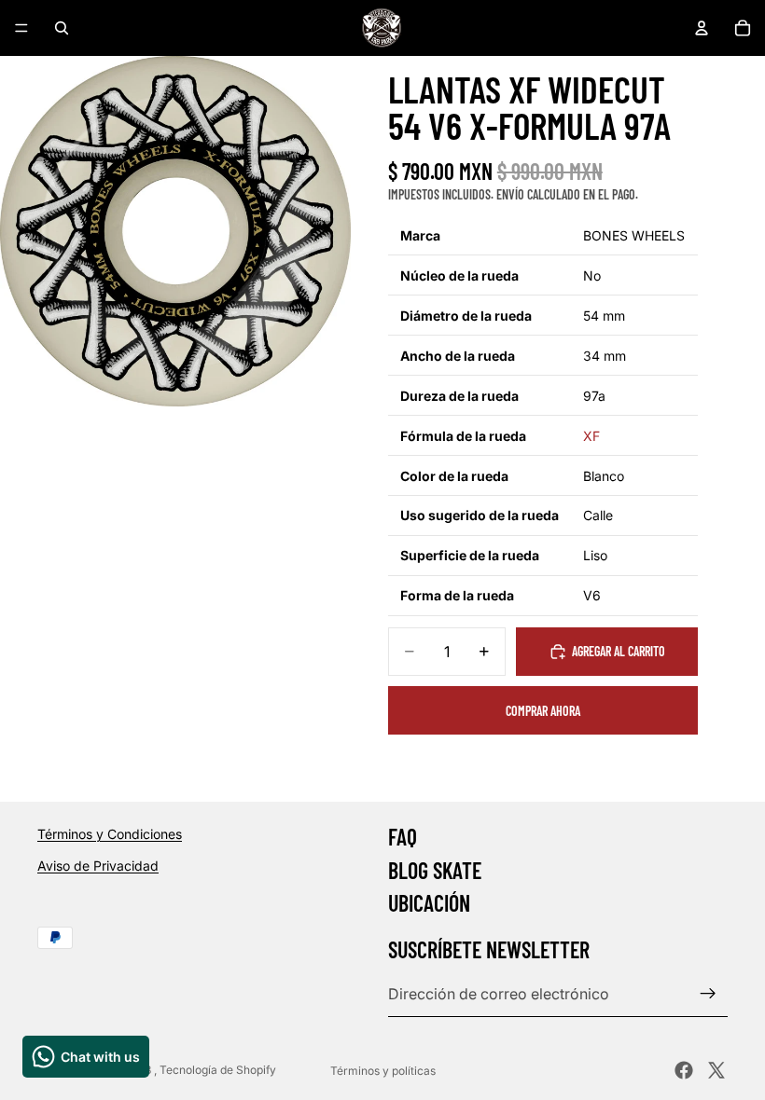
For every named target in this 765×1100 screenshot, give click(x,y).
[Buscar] (61, 27)
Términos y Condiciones (109, 834)
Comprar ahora (543, 711)
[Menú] (21, 28)
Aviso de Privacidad (98, 865)
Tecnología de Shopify (218, 1070)
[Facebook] (684, 1070)
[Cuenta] (701, 27)
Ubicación (429, 902)
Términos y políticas (383, 1071)
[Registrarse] (708, 993)
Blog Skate (434, 869)
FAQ (402, 836)
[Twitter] (716, 1070)
